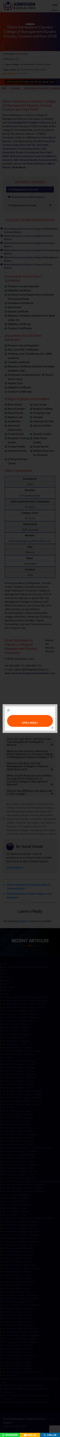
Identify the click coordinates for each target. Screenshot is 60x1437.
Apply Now (29, 722)
